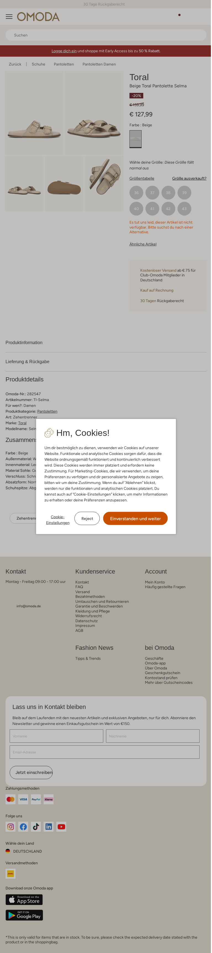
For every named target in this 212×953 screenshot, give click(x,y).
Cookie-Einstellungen (55, 520)
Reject (85, 518)
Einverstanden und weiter (133, 518)
